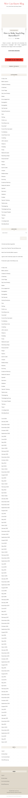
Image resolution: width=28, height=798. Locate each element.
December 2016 (5, 620)
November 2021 (5, 504)
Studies (3, 197)
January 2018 (4, 602)
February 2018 (5, 599)
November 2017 (5, 605)
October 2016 (4, 626)
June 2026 (4, 418)
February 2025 (5, 451)
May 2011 (3, 739)
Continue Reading (14, 50)
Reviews (3, 176)
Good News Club (5, 135)
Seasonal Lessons (5, 185)
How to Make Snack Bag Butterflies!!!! (14, 34)
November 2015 (5, 656)
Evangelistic (4, 105)
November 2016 (5, 623)
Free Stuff (3, 126)
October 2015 (4, 659)
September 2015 (5, 662)
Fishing (3, 117)
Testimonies (4, 203)
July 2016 (3, 635)
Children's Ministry (5, 84)
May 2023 (3, 481)
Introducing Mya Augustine (8, 244)
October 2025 (4, 430)
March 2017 (4, 614)
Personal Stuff (4, 158)
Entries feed (4, 754)
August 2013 (4, 706)
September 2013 (5, 703)
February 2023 (5, 486)
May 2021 (3, 519)
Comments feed (5, 757)
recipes (3, 170)
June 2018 (3, 590)
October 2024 (4, 460)
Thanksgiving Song (6, 209)
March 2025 (4, 448)
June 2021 (3, 516)
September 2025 (5, 433)
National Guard (5, 152)
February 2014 (5, 688)
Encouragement (5, 99)
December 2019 (5, 558)
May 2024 (3, 463)
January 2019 (4, 578)
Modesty (3, 146)
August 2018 (4, 587)
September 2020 (5, 537)
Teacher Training (5, 200)
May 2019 (3, 570)
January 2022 (4, 498)
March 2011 (4, 742)
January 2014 (4, 691)
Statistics (3, 194)
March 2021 (4, 525)
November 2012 (5, 721)
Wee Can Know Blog (14, 3)
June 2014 (3, 679)
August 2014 (4, 673)
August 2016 (4, 632)
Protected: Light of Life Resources (9, 260)
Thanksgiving (4, 206)
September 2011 (5, 733)
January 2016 (4, 650)
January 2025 (4, 454)
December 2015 (5, 653)
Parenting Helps (5, 155)
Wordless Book (5, 224)
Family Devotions (5, 111)
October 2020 (4, 534)
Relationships (4, 173)
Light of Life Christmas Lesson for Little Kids (12, 256)
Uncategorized (14, 30)
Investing (3, 138)
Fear (2, 114)
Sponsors (3, 191)
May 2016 (3, 641)
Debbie (17, 38)
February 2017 (4, 617)
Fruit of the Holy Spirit (6, 129)
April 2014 (3, 685)
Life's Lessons (4, 140)
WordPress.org (5, 760)
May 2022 (3, 489)
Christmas (3, 87)
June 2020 (4, 543)
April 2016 (3, 644)
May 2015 (3, 667)
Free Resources (5, 123)
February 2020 (5, 555)
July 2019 (3, 564)
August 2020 (4, 540)
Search (23, 238)
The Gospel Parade (6, 212)
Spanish (3, 188)
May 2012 (3, 724)
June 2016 (3, 638)
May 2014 (3, 682)
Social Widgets (9, 796)
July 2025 (3, 436)
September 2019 (5, 561)
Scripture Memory (5, 182)
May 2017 (3, 611)
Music (2, 149)
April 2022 (3, 492)
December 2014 (5, 670)
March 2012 (4, 727)
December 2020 (5, 531)
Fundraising (4, 132)
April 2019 (3, 573)
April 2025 (3, 445)
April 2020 (4, 549)
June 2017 (3, 608)
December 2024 (5, 457)
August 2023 (4, 475)
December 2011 (5, 730)
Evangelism (4, 102)
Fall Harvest (4, 108)
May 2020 (3, 546)
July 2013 (3, 709)
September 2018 (5, 584)
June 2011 (3, 736)
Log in (2, 751)
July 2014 (3, 676)
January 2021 (4, 528)
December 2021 (5, 501)
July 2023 (3, 478)
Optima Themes (18, 792)
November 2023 (5, 472)
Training (3, 215)
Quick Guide (4, 167)
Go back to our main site (14, 59)
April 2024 (4, 466)
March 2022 (4, 495)
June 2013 (3, 712)
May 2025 (3, 442)
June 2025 (4, 439)
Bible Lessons (4, 81)
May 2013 (3, 715)
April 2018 (3, 596)
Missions (3, 143)
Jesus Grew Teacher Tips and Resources (11, 248)
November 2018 (5, 581)
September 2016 (5, 629)
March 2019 (4, 575)
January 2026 (4, 421)
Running (3, 179)
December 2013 (5, 694)
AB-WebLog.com (18, 796)
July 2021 (3, 513)
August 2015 (4, 664)
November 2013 (5, 697)
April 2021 (3, 522)
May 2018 (3, 593)
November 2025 (5, 427)
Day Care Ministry (5, 93)
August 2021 (4, 510)
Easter (3, 96)
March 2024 (4, 469)
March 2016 (4, 647)
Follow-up (4, 120)
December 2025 (5, 424)
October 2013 (4, 700)
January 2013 (4, 718)
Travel (2, 218)
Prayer (3, 161)
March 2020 (4, 552)
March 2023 (4, 483)
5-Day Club (4, 78)
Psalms (3, 164)
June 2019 (3, 567)
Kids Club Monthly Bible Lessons (9, 252)
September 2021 (5, 507)
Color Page (4, 90)
